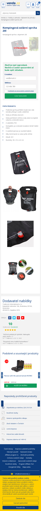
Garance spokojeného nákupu (17, 418)
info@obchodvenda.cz (22, 474)
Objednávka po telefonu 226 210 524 (19, 408)
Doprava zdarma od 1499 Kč (16, 439)
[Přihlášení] (33, 4)
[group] (20, 373)
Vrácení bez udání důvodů (15, 434)
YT (22, 317)
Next (38, 404)
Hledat (38, 13)
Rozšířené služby (12, 413)
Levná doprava (12, 429)
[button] (20, 386)
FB (9, 317)
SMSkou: (8, 83)
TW (14, 317)
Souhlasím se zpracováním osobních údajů (21, 91)
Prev (3, 404)
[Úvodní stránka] (13, 5)
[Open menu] (3, 4)
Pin (18, 317)
